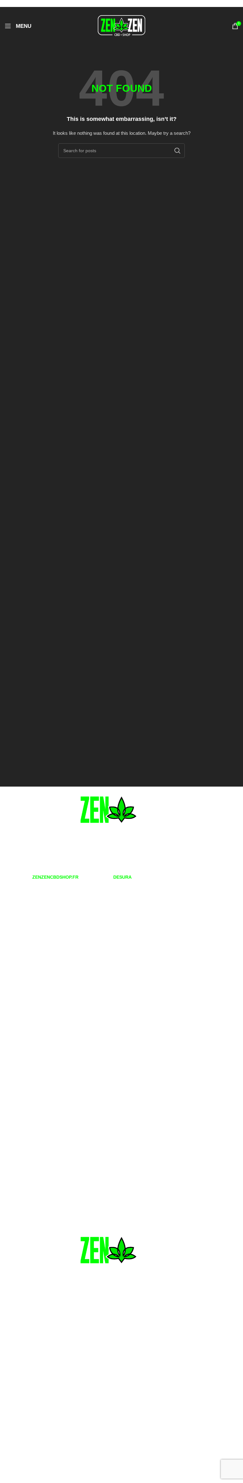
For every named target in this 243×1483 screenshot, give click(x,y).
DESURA (122, 877)
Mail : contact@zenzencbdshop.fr (44, 863)
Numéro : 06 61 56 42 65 (36, 853)
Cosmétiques (17, 1052)
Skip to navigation (18, 3)
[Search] (177, 150)
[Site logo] (121, 25)
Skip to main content (57, 3)
